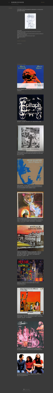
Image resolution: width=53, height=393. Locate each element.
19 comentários (22, 285)
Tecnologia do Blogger (27, 389)
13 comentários (22, 222)
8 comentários (22, 189)
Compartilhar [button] (18, 189)
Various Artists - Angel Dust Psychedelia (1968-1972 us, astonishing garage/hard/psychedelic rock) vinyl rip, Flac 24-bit (30, 153)
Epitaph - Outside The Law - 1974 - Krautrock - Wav (29, 121)
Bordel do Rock (17, 2)
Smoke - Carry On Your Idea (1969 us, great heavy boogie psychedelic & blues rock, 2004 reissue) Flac (29, 349)
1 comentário (22, 376)
